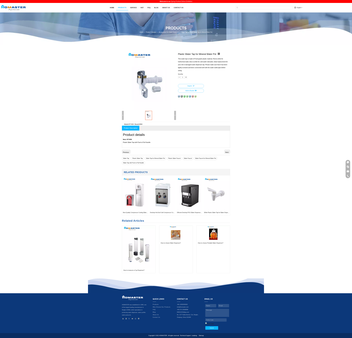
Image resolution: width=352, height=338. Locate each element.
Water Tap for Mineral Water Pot (155, 158)
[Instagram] (135, 318)
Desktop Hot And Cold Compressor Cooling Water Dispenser (135, 212)
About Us (156, 314)
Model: (126, 124)
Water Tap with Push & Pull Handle (133, 163)
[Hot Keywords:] (237, 7)
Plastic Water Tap (137, 158)
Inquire (189, 86)
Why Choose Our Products (161, 307)
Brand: (137, 124)
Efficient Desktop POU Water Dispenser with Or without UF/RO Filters (162, 212)
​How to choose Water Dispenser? (171, 243)
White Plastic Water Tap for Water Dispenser (189, 212)
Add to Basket (189, 90)
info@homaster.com (183, 307)
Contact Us (156, 317)
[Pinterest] (139, 318)
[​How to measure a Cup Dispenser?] (138, 247)
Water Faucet (188, 158)
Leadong (194, 335)
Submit (212, 328)
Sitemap (201, 335)
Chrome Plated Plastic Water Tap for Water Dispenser (216, 212)
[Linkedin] (126, 318)
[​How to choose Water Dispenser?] (176, 233)
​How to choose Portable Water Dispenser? (210, 243)
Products (156, 304)
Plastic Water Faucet (174, 158)
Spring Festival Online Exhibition (181, 1)
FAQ (154, 309)
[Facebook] (123, 318)
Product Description (130, 128)
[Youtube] (132, 318)
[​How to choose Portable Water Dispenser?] (213, 233)
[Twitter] (129, 318)
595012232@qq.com (183, 312)
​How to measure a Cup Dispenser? (133, 270)
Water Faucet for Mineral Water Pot (205, 158)
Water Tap (126, 158)
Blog (154, 312)
